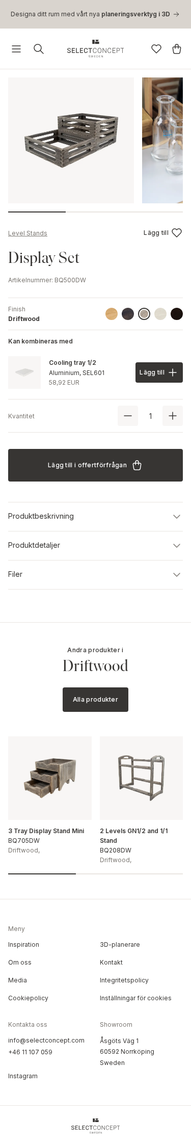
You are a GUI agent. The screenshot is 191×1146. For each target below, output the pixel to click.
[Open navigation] (16, 49)
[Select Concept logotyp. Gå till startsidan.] (95, 49)
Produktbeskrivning (41, 516)
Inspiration (23, 944)
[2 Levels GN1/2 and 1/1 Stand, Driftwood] (141, 778)
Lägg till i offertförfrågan (87, 465)
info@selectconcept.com (46, 1040)
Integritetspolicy (124, 980)
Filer (15, 574)
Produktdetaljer (34, 545)
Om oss (20, 962)
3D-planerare (120, 944)
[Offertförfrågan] (177, 49)
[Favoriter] (156, 49)
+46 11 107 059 (30, 1052)
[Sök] (39, 49)
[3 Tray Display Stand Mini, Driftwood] (50, 778)
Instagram (23, 1076)
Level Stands (27, 233)
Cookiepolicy (28, 998)
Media (17, 980)
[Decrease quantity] (128, 416)
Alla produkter (95, 699)
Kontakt (111, 962)
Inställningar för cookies (136, 998)
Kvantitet (21, 416)
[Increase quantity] (172, 416)
